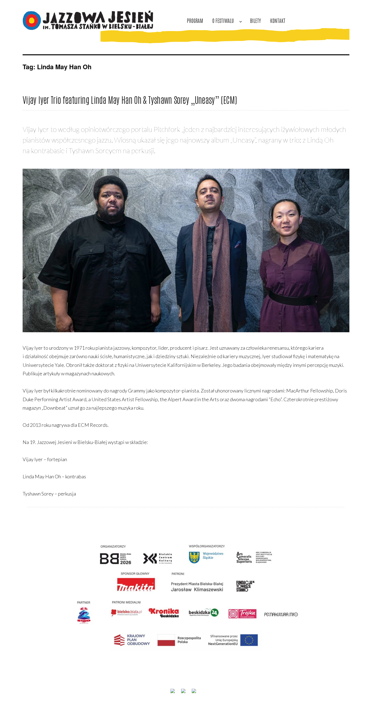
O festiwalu (223, 20)
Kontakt (277, 20)
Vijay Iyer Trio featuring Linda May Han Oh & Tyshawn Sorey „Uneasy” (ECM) (130, 99)
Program (195, 20)
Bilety (255, 20)
